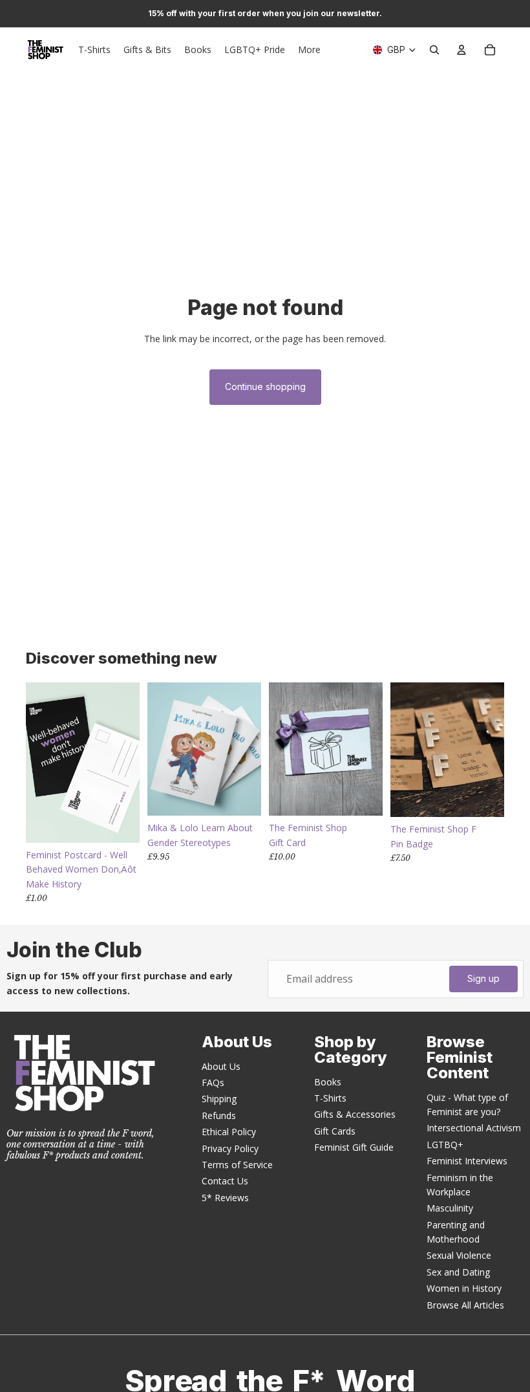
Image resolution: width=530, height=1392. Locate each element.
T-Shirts (330, 1098)
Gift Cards (334, 1131)
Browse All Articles (465, 1305)
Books (327, 1082)
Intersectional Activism (474, 1128)
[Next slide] (251, 749)
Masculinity (450, 1208)
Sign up (483, 978)
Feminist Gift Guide (354, 1147)
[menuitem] (309, 50)
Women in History (464, 1288)
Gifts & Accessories (355, 1114)
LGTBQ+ (445, 1144)
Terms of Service (237, 1164)
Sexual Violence (459, 1255)
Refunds (219, 1115)
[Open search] (434, 50)
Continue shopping (265, 386)
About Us (221, 1066)
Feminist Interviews (467, 1161)
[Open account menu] (461, 50)
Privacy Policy (230, 1148)
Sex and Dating (458, 1272)
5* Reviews (225, 1197)
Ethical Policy (229, 1132)
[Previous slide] (157, 749)
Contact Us (225, 1181)
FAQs (213, 1082)
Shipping (219, 1099)
